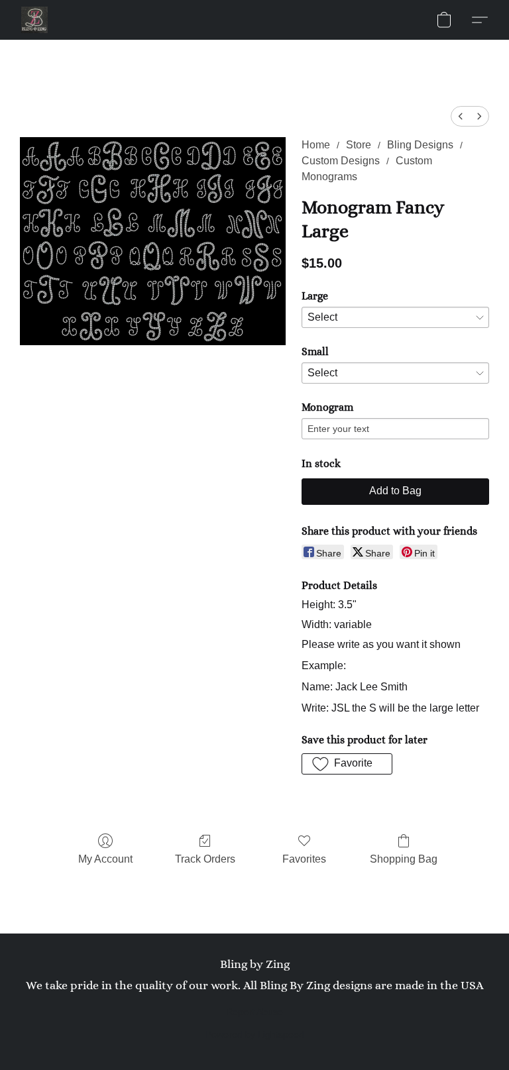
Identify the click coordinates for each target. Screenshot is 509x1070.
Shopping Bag (403, 859)
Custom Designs (341, 160)
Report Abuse (254, 1011)
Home (316, 144)
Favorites (304, 859)
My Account (105, 859)
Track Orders (205, 859)
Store (358, 144)
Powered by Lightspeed (254, 1034)
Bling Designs (420, 144)
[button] (34, 20)
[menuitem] (460, 116)
